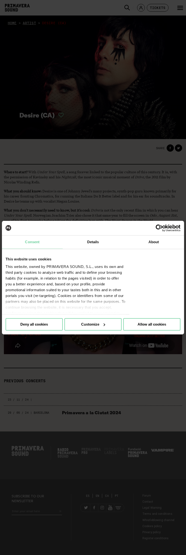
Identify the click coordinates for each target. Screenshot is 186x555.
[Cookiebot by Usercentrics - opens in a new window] (159, 228)
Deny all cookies (34, 324)
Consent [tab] (32, 242)
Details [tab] (93, 242)
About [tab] (153, 242)
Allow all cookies (152, 324)
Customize (90, 324)
